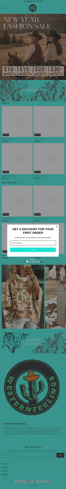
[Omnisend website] (33, 260)
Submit (33, 250)
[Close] (57, 227)
